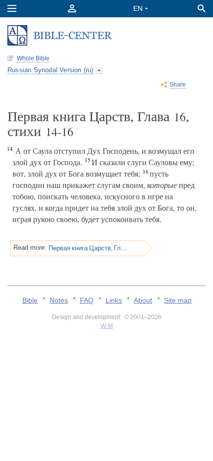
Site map (178, 300)
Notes (59, 300)
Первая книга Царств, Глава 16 (88, 247)
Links (114, 300)
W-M (107, 326)
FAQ (87, 300)
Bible (30, 300)
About (143, 300)
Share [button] (177, 84)
